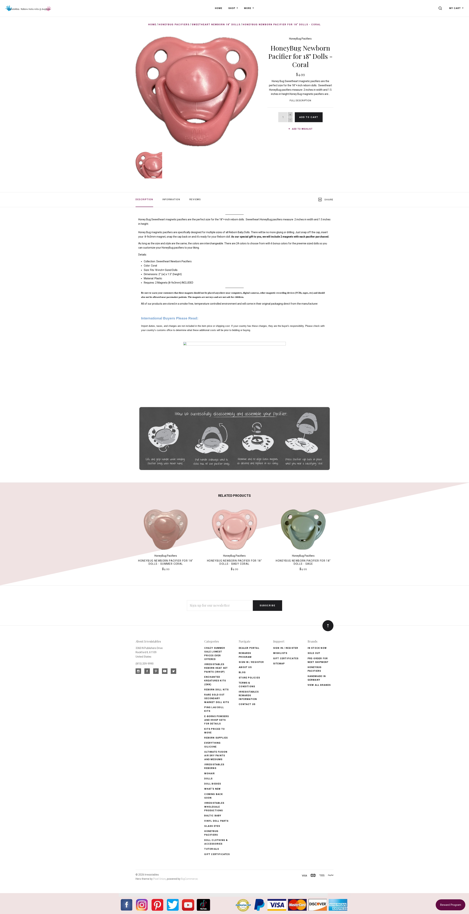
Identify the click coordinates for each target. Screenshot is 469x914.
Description (144, 199)
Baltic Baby (212, 815)
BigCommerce (189, 878)
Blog (242, 672)
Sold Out (314, 653)
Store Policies (249, 677)
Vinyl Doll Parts (216, 821)
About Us (245, 667)
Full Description (300, 100)
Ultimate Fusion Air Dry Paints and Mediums (215, 756)
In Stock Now (317, 648)
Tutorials (211, 849)
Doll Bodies (212, 783)
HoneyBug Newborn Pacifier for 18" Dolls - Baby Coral (234, 562)
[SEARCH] (441, 8)
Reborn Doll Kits (216, 689)
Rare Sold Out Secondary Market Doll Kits (216, 698)
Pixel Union (159, 878)
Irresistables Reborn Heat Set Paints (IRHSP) (216, 668)
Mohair (209, 773)
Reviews (195, 199)
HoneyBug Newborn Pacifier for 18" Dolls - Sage (303, 562)
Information (171, 199)
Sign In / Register (251, 662)
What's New (212, 789)
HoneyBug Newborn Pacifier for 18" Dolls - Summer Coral (165, 562)
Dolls (208, 778)
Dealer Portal (249, 648)
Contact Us (247, 704)
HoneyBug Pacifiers (300, 38)
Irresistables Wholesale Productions (214, 807)
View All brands (319, 685)
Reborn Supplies (216, 738)
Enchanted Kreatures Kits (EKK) (215, 681)
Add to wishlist (301, 129)
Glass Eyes (212, 826)
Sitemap (279, 663)
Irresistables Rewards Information (249, 696)
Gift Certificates (217, 854)
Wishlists (280, 653)
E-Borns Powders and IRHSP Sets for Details (216, 720)
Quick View (165, 531)
